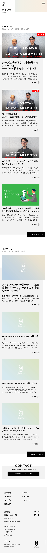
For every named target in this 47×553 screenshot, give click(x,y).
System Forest (8, 526)
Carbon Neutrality (9, 529)
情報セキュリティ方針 (10, 515)
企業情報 (7, 493)
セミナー (25, 496)
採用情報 (7, 512)
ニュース (25, 493)
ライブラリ (26, 500)
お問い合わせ (8, 535)
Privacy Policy (8, 518)
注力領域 (7, 496)
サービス (7, 500)
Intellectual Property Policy (12, 521)
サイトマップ (8, 532)
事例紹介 (7, 504)
